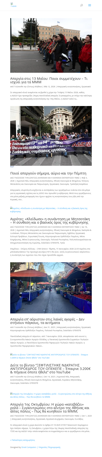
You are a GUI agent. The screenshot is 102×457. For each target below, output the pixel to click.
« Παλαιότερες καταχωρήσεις (22, 440)
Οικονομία (64, 184)
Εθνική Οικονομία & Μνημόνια (67, 181)
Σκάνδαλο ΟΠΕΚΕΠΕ (50, 242)
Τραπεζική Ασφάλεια (79, 184)
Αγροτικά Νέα (22, 181)
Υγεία (62, 242)
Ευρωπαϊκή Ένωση (36, 236)
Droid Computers (28, 447)
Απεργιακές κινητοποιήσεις (68, 86)
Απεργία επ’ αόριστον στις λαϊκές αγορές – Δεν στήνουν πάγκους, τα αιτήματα (47, 321)
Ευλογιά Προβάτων (18, 236)
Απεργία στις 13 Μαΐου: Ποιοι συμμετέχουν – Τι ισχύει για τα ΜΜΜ (49, 80)
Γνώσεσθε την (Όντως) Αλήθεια (28, 86)
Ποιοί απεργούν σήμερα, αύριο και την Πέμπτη (48, 173)
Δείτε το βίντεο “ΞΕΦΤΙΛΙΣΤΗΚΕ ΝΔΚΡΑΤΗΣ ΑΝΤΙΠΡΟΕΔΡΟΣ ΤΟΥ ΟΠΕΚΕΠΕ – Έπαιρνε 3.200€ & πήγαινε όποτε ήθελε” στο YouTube (50, 368)
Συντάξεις (79, 419)
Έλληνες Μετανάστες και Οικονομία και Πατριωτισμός (43, 233)
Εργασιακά (86, 86)
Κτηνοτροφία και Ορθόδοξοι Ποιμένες (62, 236)
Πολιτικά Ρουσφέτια (59, 239)
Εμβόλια (71, 233)
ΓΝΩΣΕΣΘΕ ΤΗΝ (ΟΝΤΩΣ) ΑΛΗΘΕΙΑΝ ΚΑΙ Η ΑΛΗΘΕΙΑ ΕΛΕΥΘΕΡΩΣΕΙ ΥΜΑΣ (47, 177)
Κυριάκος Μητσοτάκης (71, 380)
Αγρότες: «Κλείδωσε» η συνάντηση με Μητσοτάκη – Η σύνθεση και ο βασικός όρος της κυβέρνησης (50, 220)
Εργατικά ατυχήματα (54, 419)
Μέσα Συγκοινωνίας (31, 239)
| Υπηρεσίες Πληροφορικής (48, 447)
